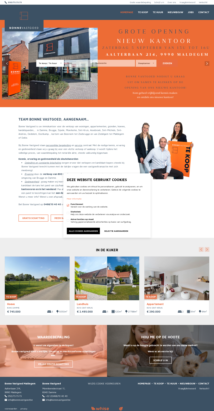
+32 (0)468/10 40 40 (57, 396)
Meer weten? (62, 218)
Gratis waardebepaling (140, 2)
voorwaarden (11, 408)
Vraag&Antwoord (187, 2)
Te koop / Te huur (48, 63)
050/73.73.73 (15, 2)
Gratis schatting (33, 218)
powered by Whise (103, 408)
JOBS (191, 12)
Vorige (201, 249)
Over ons (172, 2)
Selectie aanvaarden (116, 231)
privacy (24, 408)
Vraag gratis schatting (53, 364)
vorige (7, 63)
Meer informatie (74, 198)
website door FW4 (121, 408)
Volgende (207, 249)
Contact (203, 12)
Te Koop (143, 12)
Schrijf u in (159, 2)
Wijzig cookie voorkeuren (104, 383)
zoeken (167, 63)
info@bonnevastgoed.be (20, 399)
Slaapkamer (144, 63)
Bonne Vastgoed (51, 383)
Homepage (126, 12)
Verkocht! (203, 2)
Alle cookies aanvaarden (83, 231)
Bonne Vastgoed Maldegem (20, 383)
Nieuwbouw (175, 12)
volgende (207, 63)
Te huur (158, 12)
